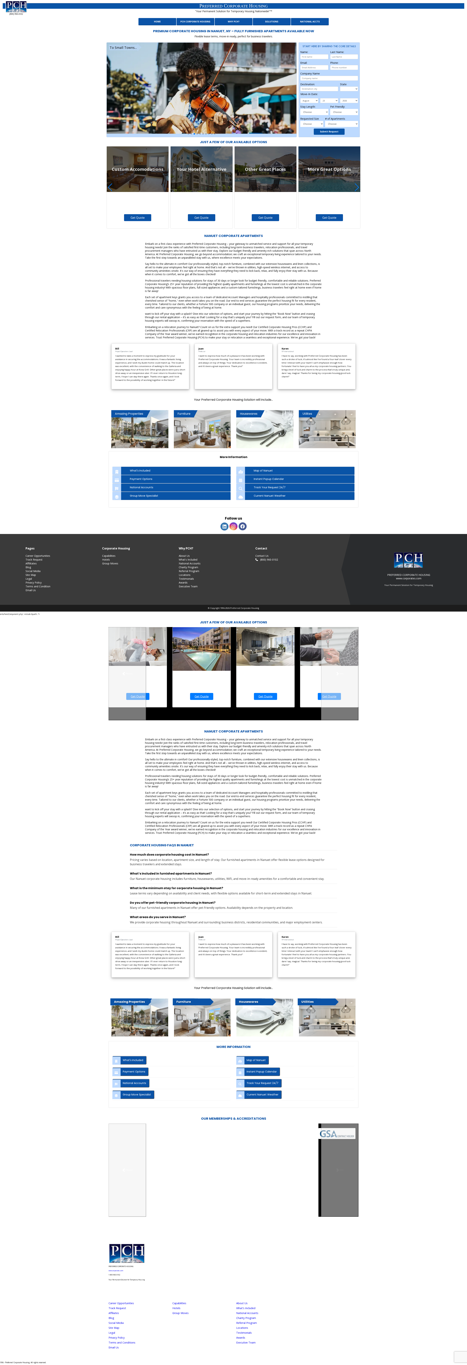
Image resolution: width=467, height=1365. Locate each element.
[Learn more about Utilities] (327, 1017)
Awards (183, 582)
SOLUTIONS (271, 21)
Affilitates (31, 563)
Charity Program (188, 567)
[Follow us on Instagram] (218, 1232)
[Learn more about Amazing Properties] (139, 1017)
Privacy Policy (34, 582)
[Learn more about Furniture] (202, 1017)
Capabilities (108, 555)
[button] (188, 134)
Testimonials (186, 578)
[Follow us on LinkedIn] (239, 1232)
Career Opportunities (38, 555)
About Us (184, 555)
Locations (184, 575)
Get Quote (138, 218)
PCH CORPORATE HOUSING (195, 21)
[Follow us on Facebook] (228, 1232)
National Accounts (189, 563)
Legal (29, 578)
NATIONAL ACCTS (310, 21)
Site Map (31, 575)
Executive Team (188, 586)
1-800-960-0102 (114, 1275)
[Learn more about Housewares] (264, 1017)
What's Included (188, 559)
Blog (28, 567)
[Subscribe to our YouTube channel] (249, 1232)
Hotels (106, 559)
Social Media (33, 571)
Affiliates (114, 1313)
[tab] (172, 471)
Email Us (31, 590)
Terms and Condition (38, 586)
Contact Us (262, 555)
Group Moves (110, 563)
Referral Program (189, 571)
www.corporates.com (116, 1271)
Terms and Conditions (122, 1342)
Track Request (34, 559)
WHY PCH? (233, 21)
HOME (157, 21)
